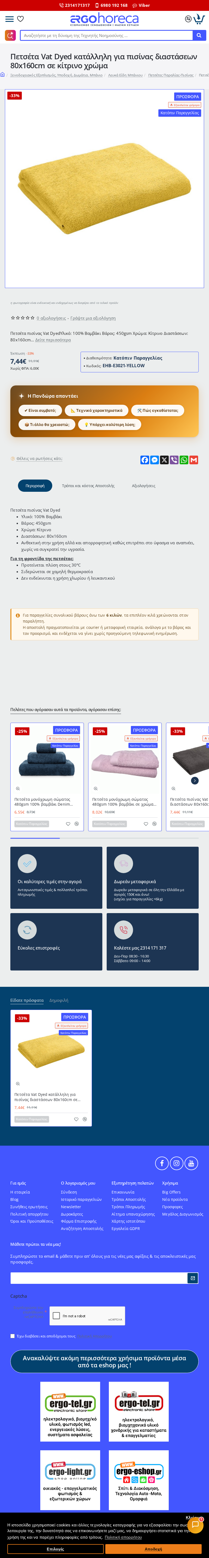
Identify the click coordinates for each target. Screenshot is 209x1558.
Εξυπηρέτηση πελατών (132, 1183)
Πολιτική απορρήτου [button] (123, 1537)
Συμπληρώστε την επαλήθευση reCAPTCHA (29, 1312)
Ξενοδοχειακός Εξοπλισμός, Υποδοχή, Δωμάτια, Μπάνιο (56, 75)
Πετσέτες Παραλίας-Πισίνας (171, 75)
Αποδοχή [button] (153, 1549)
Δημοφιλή (59, 1000)
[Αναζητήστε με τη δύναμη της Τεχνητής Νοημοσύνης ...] (198, 35)
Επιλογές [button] (55, 1549)
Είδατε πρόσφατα (27, 1000)
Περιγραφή (35, 485)
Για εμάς (18, 1183)
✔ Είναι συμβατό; (40, 410)
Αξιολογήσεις (143, 485)
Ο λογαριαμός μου (78, 1183)
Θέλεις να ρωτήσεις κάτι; (40, 458)
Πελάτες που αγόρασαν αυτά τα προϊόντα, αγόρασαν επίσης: (65, 709)
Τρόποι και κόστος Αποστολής (88, 485)
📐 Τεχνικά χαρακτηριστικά (96, 410)
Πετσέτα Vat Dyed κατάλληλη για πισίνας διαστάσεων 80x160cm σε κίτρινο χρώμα (46, 1097)
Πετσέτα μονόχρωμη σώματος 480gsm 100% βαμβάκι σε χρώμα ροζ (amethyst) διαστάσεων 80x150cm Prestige (122, 802)
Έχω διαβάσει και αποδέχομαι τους (64, 1336)
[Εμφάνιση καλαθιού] (199, 19)
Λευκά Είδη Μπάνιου (125, 75)
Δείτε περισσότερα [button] (53, 339)
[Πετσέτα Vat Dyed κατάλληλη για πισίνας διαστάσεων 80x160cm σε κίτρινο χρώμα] (51, 1050)
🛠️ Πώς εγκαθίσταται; (157, 410)
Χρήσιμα (170, 1183)
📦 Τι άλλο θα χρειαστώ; (46, 424)
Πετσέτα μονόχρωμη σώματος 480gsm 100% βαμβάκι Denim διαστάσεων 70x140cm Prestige (43, 802)
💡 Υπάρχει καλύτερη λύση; (109, 424)
